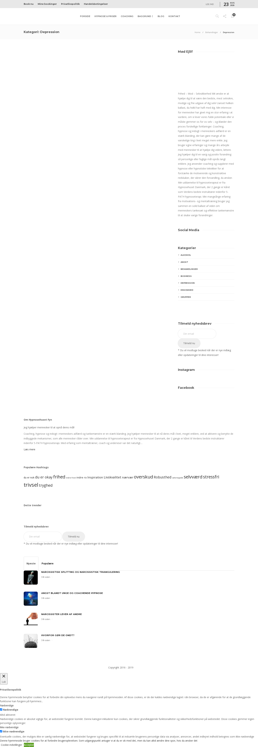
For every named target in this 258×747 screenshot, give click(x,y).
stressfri (211, 477)
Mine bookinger (47, 4)
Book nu (29, 4)
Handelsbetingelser (96, 4)
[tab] (31, 564)
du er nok (29, 477)
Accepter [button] (29, 744)
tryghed (46, 485)
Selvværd (37, 106)
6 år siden (121, 148)
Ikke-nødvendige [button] (9, 727)
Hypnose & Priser (105, 16)
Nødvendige (10, 709)
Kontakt (174, 16)
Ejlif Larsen (35, 146)
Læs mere (29, 449)
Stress (51, 106)
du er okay (43, 477)
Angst (34, 103)
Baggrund (144, 16)
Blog (161, 16)
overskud (143, 477)
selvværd (193, 477)
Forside (85, 16)
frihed (59, 477)
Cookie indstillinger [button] (11, 744)
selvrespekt (177, 477)
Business (186, 276)
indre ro (81, 477)
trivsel (31, 484)
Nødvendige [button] (7, 705)
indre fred (71, 477)
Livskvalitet (112, 477)
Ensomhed (68, 103)
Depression (49, 103)
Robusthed (162, 477)
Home (197, 32)
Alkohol (186, 255)
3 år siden (45, 146)
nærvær (127, 477)
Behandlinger (211, 32)
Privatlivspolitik (70, 4)
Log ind (210, 4)
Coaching (127, 16)
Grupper (186, 297)
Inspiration (95, 477)
